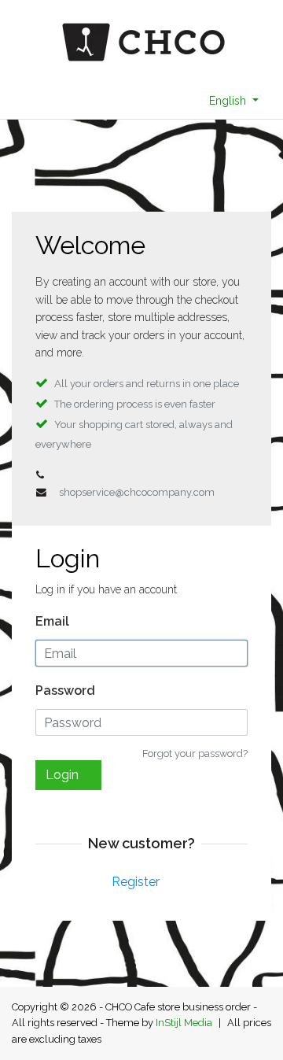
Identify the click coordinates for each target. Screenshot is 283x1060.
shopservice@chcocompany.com (137, 492)
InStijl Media (184, 1023)
